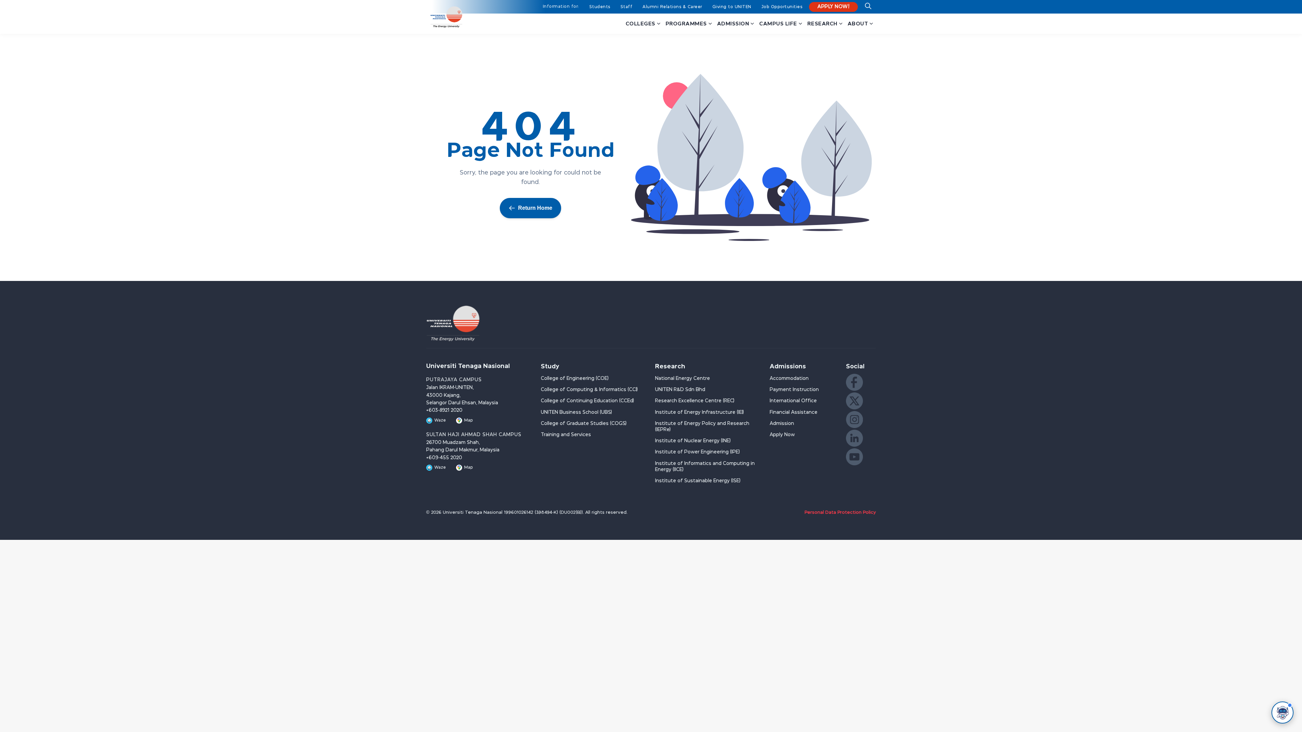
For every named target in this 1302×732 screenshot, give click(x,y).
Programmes (686, 23)
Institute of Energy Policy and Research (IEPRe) (702, 426)
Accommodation (789, 378)
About (858, 23)
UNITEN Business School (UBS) (576, 412)
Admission (733, 23)
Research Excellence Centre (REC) (694, 401)
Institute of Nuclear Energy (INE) (693, 441)
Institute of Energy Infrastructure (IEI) (699, 412)
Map (468, 420)
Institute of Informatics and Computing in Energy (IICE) (705, 466)
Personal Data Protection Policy (840, 512)
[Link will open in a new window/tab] (854, 382)
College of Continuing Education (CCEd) (587, 401)
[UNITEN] (446, 16)
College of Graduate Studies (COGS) (584, 423)
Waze (440, 420)
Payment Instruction (794, 389)
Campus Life (778, 23)
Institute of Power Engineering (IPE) (697, 452)
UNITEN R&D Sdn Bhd (680, 389)
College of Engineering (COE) (575, 378)
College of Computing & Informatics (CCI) (589, 389)
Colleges (640, 23)
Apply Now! (833, 6)
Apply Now (782, 434)
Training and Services (566, 434)
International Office (793, 401)
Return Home (535, 208)
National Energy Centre (682, 378)
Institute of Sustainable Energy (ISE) (698, 481)
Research (822, 23)
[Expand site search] (868, 8)
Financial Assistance (793, 412)
